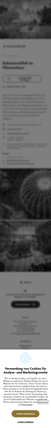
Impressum (43, 402)
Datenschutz (27, 404)
